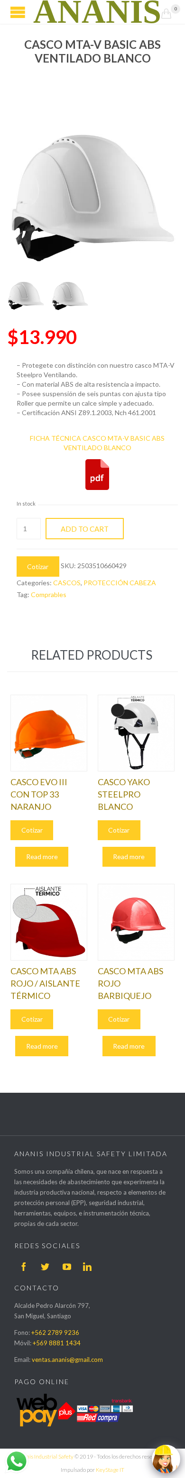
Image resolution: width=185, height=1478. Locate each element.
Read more (42, 856)
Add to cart (85, 529)
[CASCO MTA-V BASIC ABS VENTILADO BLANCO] (26, 292)
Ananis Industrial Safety (45, 1456)
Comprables (48, 594)
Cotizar (37, 566)
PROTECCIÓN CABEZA (119, 583)
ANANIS (97, 12)
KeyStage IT (110, 1469)
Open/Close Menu (18, 12)
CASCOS (67, 583)
